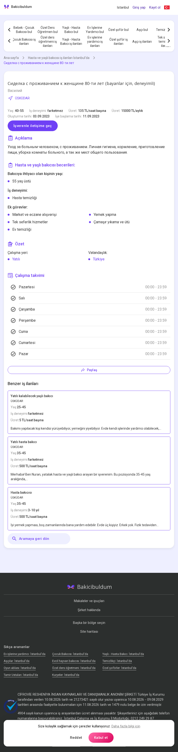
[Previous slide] (9, 29)
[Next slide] (168, 29)
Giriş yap (139, 7)
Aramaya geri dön (34, 539)
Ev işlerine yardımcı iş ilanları (95, 42)
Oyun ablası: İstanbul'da (20, 668)
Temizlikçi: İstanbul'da (117, 661)
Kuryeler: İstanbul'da (65, 675)
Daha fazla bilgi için (125, 726)
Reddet (76, 738)
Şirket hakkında (89, 610)
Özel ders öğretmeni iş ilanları (47, 42)
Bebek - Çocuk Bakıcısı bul (23, 30)
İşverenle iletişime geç (32, 126)
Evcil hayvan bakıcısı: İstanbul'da (73, 661)
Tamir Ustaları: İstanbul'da (21, 675)
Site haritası (89, 631)
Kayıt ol (154, 7)
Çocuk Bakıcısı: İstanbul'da (70, 654)
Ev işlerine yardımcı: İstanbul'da (24, 654)
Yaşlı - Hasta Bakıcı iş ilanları (71, 41)
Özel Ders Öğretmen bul (48, 30)
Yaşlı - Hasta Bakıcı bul (71, 30)
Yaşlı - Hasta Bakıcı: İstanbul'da (123, 654)
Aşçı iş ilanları (142, 41)
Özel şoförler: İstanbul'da (119, 668)
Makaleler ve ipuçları (89, 601)
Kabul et (101, 738)
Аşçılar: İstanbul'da (16, 661)
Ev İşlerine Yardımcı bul (95, 30)
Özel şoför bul (118, 30)
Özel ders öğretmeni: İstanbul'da (73, 668)
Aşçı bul (142, 30)
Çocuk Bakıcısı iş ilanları (24, 41)
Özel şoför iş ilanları (118, 41)
